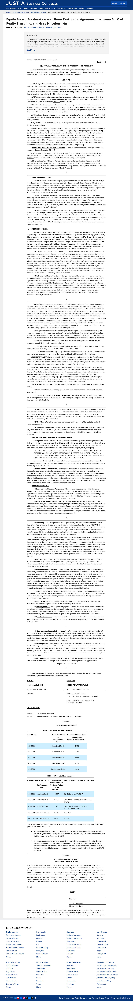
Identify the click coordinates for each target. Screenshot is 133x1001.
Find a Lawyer (11, 8)
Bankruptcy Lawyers (13, 935)
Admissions (101, 938)
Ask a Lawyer (23, 8)
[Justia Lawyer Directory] (35, 998)
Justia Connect (64, 998)
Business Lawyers (12, 938)
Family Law (40, 951)
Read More (31, 50)
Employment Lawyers (14, 944)
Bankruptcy (40, 935)
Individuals (41, 932)
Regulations (10, 971)
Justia (8, 12)
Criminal (39, 938)
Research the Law (36, 8)
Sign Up (122, 3)
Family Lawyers (11, 951)
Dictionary (100, 935)
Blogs (99, 951)
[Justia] (15, 3)
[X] (32, 998)
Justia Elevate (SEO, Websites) (107, 975)
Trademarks (70, 981)
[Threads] (27, 998)
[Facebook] (21, 998)
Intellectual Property (73, 944)
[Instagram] (24, 998)
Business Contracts (23, 12)
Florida (38, 978)
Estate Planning (42, 947)
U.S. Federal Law (13, 962)
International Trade (73, 947)
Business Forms (72, 971)
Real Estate (70, 951)
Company (83, 998)
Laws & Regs (61, 8)
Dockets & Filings (12, 984)
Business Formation (73, 935)
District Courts (11, 981)
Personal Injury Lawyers (15, 954)
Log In (114, 3)
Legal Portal (74, 998)
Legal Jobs (70, 965)
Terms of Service (98, 998)
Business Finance (30, 27)
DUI (37, 944)
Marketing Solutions (86, 8)
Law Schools (50, 8)
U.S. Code (9, 968)
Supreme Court (11, 975)
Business (70, 932)
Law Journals (101, 947)
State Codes (40, 968)
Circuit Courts (11, 978)
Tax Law (69, 954)
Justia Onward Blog (104, 981)
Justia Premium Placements (107, 971)
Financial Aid (101, 941)
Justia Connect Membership (107, 965)
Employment (71, 941)
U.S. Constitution (12, 965)
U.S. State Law (42, 962)
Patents (69, 978)
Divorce (39, 941)
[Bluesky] (29, 998)
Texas (38, 984)
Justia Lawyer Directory (105, 968)
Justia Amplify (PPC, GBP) (106, 978)
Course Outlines (102, 944)
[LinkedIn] (15, 998)
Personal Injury (42, 954)
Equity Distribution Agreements (50, 27)
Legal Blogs (70, 968)
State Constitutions (43, 965)
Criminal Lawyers (12, 941)
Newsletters (72, 8)
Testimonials (101, 984)
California (39, 975)
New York (39, 981)
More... (8, 957)
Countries (70, 984)
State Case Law (41, 971)
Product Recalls (72, 975)
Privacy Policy (110, 998)
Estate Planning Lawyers (15, 947)
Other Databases (73, 962)
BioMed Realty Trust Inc (38, 12)
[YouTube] (18, 998)
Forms (14, 12)
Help (89, 998)
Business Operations (74, 938)
